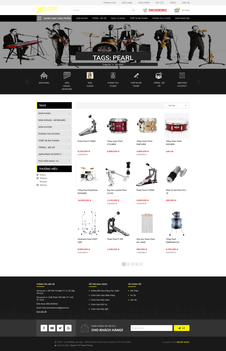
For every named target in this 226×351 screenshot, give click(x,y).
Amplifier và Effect (49, 154)
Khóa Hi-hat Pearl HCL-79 (176, 191)
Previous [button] (27, 81)
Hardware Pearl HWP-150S (88, 240)
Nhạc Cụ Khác (118, 18)
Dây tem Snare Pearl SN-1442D (146, 240)
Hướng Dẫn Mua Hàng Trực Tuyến (105, 291)
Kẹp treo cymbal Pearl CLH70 (117, 191)
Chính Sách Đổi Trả (99, 304)
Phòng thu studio (49, 133)
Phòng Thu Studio (161, 18)
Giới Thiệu (134, 291)
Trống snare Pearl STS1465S (115, 143)
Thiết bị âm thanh (139, 18)
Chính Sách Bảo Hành (100, 300)
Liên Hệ (133, 300)
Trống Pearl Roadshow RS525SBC (88, 191)
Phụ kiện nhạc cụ (48, 161)
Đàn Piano (44, 113)
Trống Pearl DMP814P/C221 (172, 240)
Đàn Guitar (81, 18)
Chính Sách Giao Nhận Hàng (103, 295)
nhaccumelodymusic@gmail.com (55, 308)
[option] (79, 18)
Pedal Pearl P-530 (115, 239)
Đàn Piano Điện (182, 18)
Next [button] (199, 81)
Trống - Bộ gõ (99, 18)
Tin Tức (133, 295)
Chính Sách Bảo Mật (99, 309)
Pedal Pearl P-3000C (87, 141)
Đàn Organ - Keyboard (51, 120)
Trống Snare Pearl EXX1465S (174, 143)
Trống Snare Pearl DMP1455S (144, 143)
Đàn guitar (45, 127)
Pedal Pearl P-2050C (146, 190)
